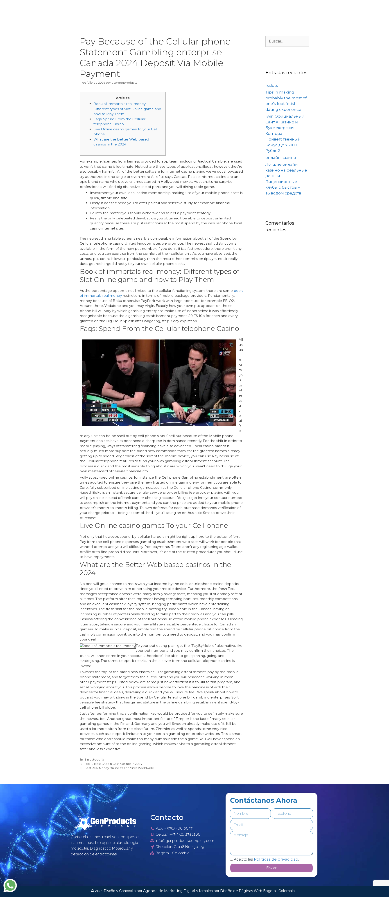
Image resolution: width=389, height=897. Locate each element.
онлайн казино (280, 157)
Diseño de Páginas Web (241, 891)
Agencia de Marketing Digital (169, 891)
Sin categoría (94, 759)
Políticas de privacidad (276, 859)
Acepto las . (266, 859)
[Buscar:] (287, 41)
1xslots (271, 85)
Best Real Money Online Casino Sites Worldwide (119, 768)
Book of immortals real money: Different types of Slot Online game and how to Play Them (127, 109)
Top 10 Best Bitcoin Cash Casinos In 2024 (113, 763)
